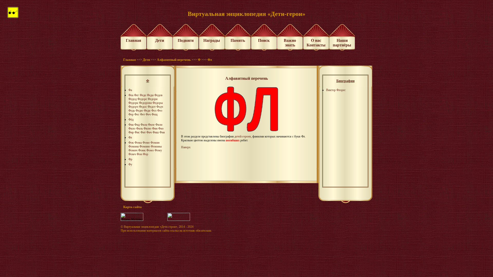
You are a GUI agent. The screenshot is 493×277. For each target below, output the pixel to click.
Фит (143, 132)
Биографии (345, 81)
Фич (149, 132)
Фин (154, 128)
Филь (139, 128)
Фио (161, 128)
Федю (139, 110)
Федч (159, 106)
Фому (158, 150)
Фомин (154, 142)
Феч (148, 114)
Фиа (131, 124)
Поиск (264, 40)
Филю (147, 128)
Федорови (145, 103)
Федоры (158, 103)
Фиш (156, 132)
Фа (130, 90)
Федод (132, 99)
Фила (143, 124)
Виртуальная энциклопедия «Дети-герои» (150, 227)
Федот (152, 106)
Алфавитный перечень (174, 60)
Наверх (186, 147)
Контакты (316, 45)
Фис (137, 132)
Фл (209, 60)
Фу (130, 164)
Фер (131, 114)
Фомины (156, 146)
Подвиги (186, 40)
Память (238, 40)
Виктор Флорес (336, 90)
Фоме (146, 142)
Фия (162, 132)
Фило (131, 128)
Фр (130, 159)
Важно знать (290, 42)
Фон (139, 154)
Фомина (133, 146)
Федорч (133, 106)
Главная (133, 40)
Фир (131, 132)
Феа (130, 95)
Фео (159, 110)
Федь (131, 110)
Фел (153, 110)
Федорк (133, 103)
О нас (316, 40)
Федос (143, 106)
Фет (142, 114)
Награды (211, 40)
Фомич (132, 150)
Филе (151, 124)
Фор (145, 154)
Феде (143, 95)
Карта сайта (132, 207)
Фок (131, 142)
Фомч (132, 154)
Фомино (144, 146)
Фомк (142, 150)
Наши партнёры (342, 42)
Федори (152, 99)
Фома (138, 142)
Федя (147, 110)
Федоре (142, 99)
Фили (158, 124)
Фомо (150, 150)
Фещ (154, 114)
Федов (158, 95)
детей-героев (242, 136)
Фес (136, 114)
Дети (159, 40)
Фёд (131, 119)
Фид (137, 124)
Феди (150, 95)
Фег (136, 95)
